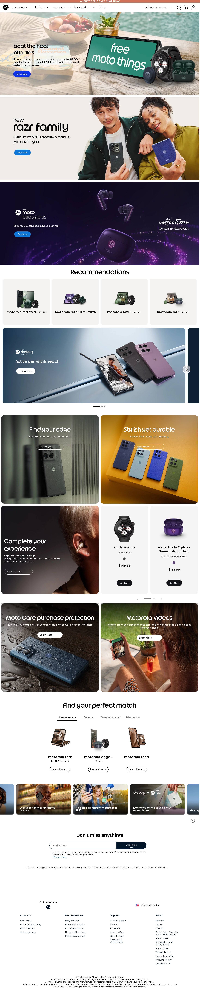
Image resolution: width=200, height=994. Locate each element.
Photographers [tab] (67, 717)
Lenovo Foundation (164, 956)
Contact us (115, 928)
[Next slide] (186, 369)
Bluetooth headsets (74, 924)
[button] (21, 7)
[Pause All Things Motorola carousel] (193, 821)
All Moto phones (28, 932)
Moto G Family (27, 928)
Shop (44, 446)
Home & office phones (76, 932)
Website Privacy (163, 952)
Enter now (42, 799)
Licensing (159, 928)
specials (12, 316)
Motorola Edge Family (30, 924)
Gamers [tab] (88, 717)
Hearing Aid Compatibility (116, 941)
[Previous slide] (137, 599)
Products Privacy (163, 960)
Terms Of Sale (162, 938)
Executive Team (163, 963)
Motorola (159, 921)
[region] (99, 804)
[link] (186, 8)
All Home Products (74, 928)
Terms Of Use (161, 948)
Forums (114, 924)
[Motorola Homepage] (6, 9)
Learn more (25, 371)
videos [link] (102, 7)
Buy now (38, 316)
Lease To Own (117, 932)
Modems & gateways (75, 936)
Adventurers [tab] (132, 717)
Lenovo (159, 924)
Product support (118, 921)
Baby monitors (72, 921)
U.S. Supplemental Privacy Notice (164, 943)
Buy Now (124, 583)
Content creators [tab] (110, 717)
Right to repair (117, 936)
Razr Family (25, 921)
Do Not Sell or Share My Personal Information (166, 933)
